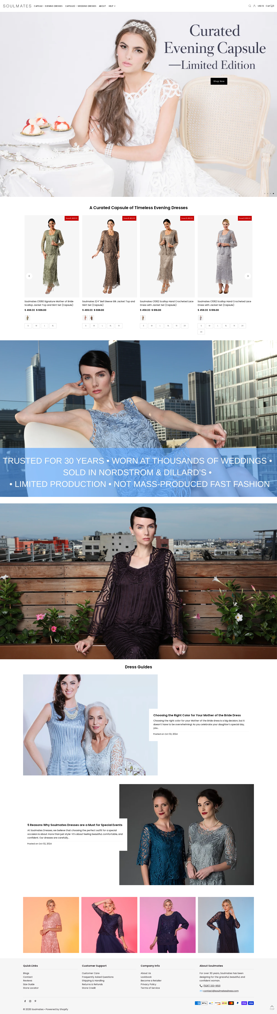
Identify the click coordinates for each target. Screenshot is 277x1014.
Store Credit (89, 959)
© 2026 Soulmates (33, 980)
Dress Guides (138, 638)
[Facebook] (25, 972)
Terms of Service (150, 959)
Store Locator (31, 959)
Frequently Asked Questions (98, 948)
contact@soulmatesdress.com (221, 962)
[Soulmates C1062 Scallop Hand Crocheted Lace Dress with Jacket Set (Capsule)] (167, 227)
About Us (146, 944)
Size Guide (28, 955)
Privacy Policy (148, 955)
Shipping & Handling (93, 951)
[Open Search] (250, 6)
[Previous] (29, 247)
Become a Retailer (151, 951)
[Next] (248, 247)
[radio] (27, 289)
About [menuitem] (102, 6)
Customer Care (91, 944)
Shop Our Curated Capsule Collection (219, 132)
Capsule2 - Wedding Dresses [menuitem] (80, 6)
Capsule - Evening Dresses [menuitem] (48, 6)
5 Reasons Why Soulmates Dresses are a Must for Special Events (74, 796)
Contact (28, 948)
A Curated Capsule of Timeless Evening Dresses (138, 179)
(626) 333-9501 (211, 957)
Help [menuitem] (111, 6)
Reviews (27, 951)
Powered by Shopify (57, 980)
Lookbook (146, 948)
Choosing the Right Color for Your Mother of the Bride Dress (197, 686)
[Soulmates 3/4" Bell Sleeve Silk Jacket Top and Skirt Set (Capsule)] (109, 227)
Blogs (26, 944)
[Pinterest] (35, 972)
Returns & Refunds (92, 955)
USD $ (261, 5)
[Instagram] (30, 972)
